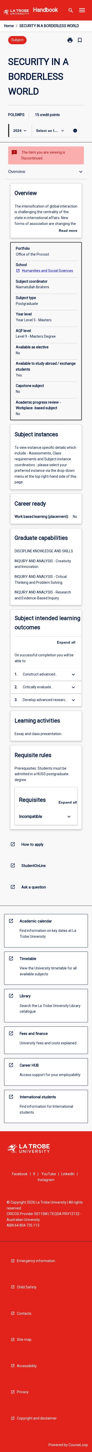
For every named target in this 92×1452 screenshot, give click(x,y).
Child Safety (27, 1287)
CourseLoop (78, 1445)
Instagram (46, 1180)
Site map (24, 1339)
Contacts (24, 1313)
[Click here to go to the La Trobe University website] (16, 12)
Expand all (66, 642)
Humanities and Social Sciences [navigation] (47, 271)
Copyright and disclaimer (37, 1418)
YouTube (48, 1174)
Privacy (23, 1392)
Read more (68, 231)
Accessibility (27, 1366)
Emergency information (36, 1261)
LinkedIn (68, 1174)
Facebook (20, 1174)
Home (9, 26)
